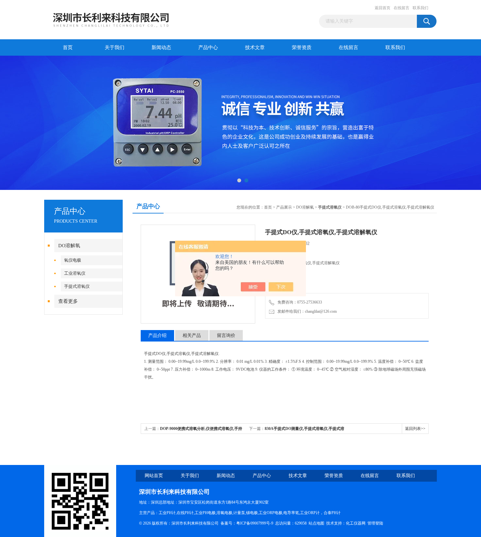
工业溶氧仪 (74, 273)
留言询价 (226, 335)
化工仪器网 (355, 523)
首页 (68, 47)
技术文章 (255, 47)
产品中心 (208, 47)
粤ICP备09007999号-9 (254, 523)
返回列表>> (415, 428)
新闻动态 (161, 47)
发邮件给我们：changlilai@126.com (306, 311)
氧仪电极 (72, 260)
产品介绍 (157, 335)
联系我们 (420, 8)
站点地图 (316, 523)
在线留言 (401, 8)
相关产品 (192, 335)
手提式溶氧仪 (77, 286)
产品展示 (284, 207)
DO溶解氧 (69, 245)
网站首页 (154, 475)
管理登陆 (375, 523)
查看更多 (68, 301)
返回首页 (382, 8)
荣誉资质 (302, 47)
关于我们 (114, 47)
